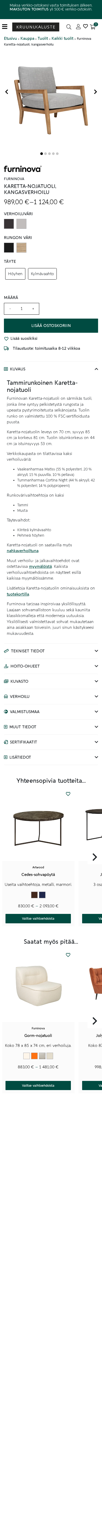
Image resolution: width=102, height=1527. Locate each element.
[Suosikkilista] (85, 26)
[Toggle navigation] (6, 27)
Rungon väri (18, 237)
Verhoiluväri (18, 214)
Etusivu (10, 38)
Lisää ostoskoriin (51, 325)
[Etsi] (69, 27)
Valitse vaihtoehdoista (38, 918)
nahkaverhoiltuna (22, 550)
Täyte (10, 261)
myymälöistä (40, 566)
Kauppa (27, 38)
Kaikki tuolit (62, 38)
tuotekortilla (18, 594)
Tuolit (43, 38)
